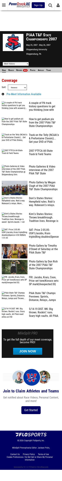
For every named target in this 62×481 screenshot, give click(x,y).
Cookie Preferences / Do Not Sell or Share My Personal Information (30, 458)
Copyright (28, 440)
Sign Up (38, 5)
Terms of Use (43, 454)
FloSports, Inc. (39, 440)
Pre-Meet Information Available (24, 94)
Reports (21, 70)
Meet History (9, 64)
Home (4, 70)
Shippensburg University (36, 49)
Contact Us (15, 454)
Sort (4, 87)
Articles (41, 70)
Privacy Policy (29, 454)
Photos (32, 70)
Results (11, 70)
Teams (48, 70)
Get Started (31, 410)
